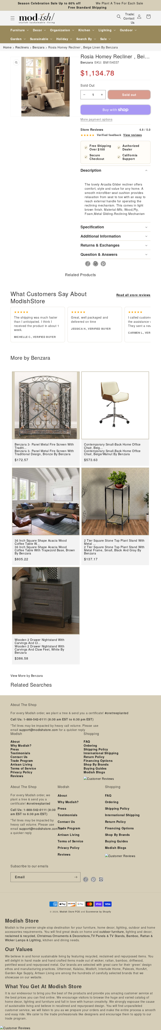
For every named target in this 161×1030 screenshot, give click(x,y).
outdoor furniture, (112, 931)
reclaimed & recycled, (20, 936)
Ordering (90, 745)
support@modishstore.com (38, 730)
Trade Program (21, 760)
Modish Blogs (94, 772)
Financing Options (98, 760)
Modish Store (67, 911)
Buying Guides (95, 768)
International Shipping (101, 753)
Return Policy (94, 757)
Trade (129, 14)
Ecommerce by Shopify (98, 911)
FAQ (87, 741)
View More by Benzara (26, 675)
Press (14, 749)
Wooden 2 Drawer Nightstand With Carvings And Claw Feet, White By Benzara (40, 649)
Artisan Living (21, 764)
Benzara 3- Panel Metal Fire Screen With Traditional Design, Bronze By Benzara (44, 452)
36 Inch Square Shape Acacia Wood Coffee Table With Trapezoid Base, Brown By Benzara (45, 550)
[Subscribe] (75, 877)
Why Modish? (21, 745)
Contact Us (129, 20)
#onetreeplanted (117, 713)
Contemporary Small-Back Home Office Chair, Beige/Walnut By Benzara (112, 452)
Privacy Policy (21, 772)
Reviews (16, 776)
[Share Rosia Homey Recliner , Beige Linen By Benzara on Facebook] (86, 263)
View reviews (132, 135)
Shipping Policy (96, 749)
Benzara (86, 62)
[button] (12, 18)
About (15, 741)
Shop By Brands (96, 764)
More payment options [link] (96, 119)
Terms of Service (23, 768)
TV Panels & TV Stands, (108, 936)
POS (77, 911)
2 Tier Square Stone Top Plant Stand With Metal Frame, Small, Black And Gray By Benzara (114, 550)
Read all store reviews (133, 295)
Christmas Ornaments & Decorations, (64, 936)
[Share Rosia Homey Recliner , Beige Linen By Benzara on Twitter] (94, 263)
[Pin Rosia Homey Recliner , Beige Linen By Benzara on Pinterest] (102, 263)
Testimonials (20, 753)
